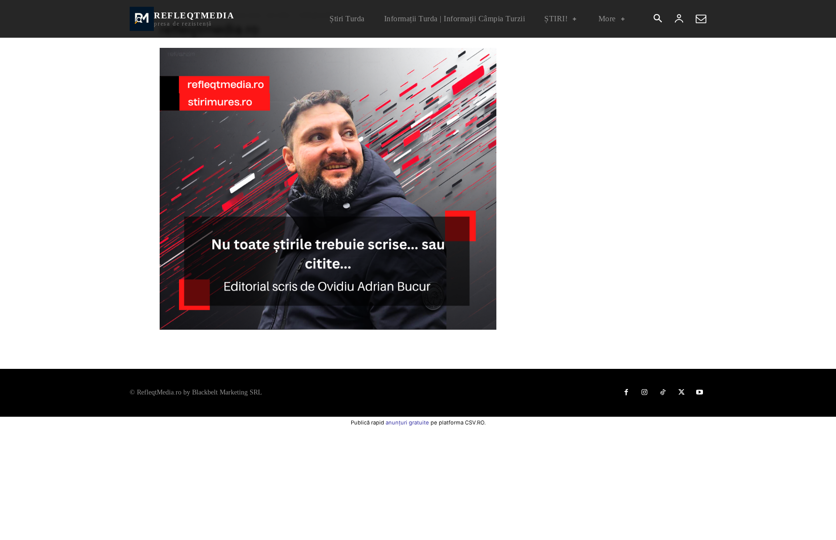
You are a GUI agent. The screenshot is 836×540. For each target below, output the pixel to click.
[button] (657, 19)
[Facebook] (626, 392)
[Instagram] (644, 392)
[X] (681, 392)
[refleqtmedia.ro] (328, 327)
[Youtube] (699, 392)
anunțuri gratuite (407, 422)
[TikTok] (663, 392)
